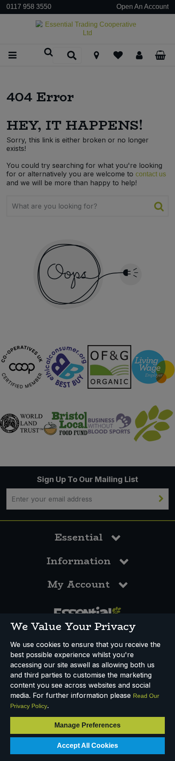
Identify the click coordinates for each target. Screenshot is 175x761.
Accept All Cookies (87, 745)
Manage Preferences (87, 725)
